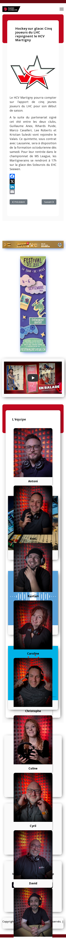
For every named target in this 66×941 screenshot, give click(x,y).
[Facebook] (33, 176)
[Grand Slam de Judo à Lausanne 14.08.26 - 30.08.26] (33, 244)
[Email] (33, 191)
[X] (33, 181)
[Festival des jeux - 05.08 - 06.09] (33, 304)
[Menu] (62, 9)
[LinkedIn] (33, 186)
